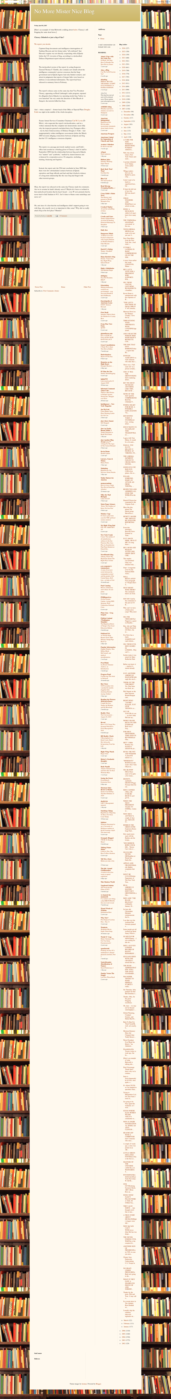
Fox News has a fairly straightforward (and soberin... (129, 638)
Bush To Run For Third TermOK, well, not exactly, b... (129, 1025)
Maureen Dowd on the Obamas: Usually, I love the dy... (129, 314)
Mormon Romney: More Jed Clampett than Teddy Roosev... (129, 1034)
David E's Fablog (107, 249)
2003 (124, 1340)
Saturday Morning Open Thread (106, 162)
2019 (124, 70)
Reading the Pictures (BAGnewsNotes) (108, 700)
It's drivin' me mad (106, 146)
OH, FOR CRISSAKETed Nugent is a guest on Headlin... (129, 620)
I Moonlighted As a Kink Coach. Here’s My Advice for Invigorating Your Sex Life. (108, 742)
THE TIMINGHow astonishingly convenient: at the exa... (129, 223)
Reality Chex (105, 713)
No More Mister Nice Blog (64, 11)
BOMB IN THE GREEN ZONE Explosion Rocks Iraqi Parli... (129, 828)
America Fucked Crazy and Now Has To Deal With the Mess (108, 770)
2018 (124, 74)
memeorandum (106, 483)
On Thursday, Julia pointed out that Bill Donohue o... (130, 992)
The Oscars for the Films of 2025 (106, 888)
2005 (124, 1334)
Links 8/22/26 (105, 499)
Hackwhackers (106, 354)
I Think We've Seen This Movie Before (107, 348)
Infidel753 (104, 379)
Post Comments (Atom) (51, 291)
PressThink (105, 663)
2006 (124, 1331)
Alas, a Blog (105, 70)
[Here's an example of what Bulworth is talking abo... (129, 1061)
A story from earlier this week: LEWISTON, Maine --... (130, 263)
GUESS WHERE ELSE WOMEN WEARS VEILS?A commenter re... (129, 1115)
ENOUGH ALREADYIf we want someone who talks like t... (130, 359)
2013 (124, 89)
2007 (124, 109)
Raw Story (104, 684)
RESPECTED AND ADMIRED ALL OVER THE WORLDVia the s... (130, 493)
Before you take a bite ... (107, 862)
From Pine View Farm (106, 325)
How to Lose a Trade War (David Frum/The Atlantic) (108, 487)
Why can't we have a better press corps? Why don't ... (130, 611)
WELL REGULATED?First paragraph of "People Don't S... (129, 581)
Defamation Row (106, 912)
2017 (124, 77)
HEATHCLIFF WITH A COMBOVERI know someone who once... (129, 1137)
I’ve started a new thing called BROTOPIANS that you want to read (108, 901)
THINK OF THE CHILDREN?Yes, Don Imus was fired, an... (129, 685)
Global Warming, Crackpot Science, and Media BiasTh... (129, 1016)
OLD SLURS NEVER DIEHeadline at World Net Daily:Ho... (129, 856)
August (126, 124)
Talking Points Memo (106, 848)
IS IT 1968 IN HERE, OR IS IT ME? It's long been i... (130, 541)
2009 (124, 102)
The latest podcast (106, 180)
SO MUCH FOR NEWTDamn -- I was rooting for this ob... (129, 939)
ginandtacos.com (106, 333)
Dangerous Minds (107, 233)
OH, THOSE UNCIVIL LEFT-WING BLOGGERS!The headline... (129, 286)
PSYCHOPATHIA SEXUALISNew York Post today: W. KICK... (129, 1178)
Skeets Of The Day (107, 356)
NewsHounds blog (107, 554)
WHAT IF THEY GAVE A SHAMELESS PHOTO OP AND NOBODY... (129, 1284)
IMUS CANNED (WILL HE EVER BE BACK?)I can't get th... (129, 794)
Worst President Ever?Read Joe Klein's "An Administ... (129, 1043)
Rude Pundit (105, 766)
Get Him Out (105, 173)
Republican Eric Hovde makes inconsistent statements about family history (108, 125)
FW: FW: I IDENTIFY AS (108, 528)
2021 (124, 64)
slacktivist (104, 801)
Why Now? (104, 918)
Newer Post (38, 287)
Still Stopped (105, 423)
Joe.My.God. (105, 409)
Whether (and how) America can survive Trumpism (107, 111)
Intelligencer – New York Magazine (107, 405)
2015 (124, 83)
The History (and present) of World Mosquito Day (106, 199)
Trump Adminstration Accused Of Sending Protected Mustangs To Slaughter (108, 221)
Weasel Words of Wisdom (106, 909)
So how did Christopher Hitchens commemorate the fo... (128, 913)
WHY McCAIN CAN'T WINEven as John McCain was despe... (130, 1230)
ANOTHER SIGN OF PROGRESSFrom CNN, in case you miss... (129, 1250)
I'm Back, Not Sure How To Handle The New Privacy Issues (107, 62)
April (126, 137)
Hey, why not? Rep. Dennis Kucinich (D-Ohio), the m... (129, 629)
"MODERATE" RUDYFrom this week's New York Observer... (130, 764)
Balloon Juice (105, 159)
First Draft (104, 312)
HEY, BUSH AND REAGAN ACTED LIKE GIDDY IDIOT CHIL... (129, 551)
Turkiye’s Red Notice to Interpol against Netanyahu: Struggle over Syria (107, 395)
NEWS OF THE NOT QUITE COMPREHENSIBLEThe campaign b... (130, 398)
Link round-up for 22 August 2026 (107, 382)
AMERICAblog (106, 107)
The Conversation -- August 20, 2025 (107, 716)
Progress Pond (106, 674)
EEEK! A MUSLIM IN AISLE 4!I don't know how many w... (129, 213)
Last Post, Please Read (108, 977)
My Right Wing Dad (108, 525)
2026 (124, 48)
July (125, 127)
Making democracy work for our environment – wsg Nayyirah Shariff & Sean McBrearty (107, 291)
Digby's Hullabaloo (107, 268)
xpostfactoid (105, 948)
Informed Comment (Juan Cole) (108, 389)
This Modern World (108, 882)
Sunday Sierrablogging (108, 373)
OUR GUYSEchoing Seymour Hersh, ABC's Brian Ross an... (129, 1188)
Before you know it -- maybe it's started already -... (129, 667)
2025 (124, 51)
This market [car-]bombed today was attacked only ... (129, 561)
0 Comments (63, 216)
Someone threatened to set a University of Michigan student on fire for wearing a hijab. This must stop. (108, 828)
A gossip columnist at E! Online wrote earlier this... (129, 165)
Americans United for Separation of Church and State (107, 139)
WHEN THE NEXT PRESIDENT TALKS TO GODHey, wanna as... (129, 806)
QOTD (103, 328)
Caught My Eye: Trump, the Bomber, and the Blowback (107, 705)
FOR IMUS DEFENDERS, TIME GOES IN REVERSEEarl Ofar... (129, 735)
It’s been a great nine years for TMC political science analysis (108, 518)
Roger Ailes (104, 754)
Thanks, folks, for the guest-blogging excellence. (129, 1000)
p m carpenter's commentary (106, 567)
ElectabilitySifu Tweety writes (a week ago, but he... (129, 1052)
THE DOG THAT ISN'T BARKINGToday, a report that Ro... (129, 348)
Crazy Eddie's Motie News (108, 194)
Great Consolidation (108, 345)
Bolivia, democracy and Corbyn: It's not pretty (107, 589)
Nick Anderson (105, 154)
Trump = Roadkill (106, 251)
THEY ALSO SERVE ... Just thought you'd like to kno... (129, 1209)
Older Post (87, 287)
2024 (124, 54)
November (127, 115)
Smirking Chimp (107, 810)
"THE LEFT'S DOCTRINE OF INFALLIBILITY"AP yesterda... (129, 305)
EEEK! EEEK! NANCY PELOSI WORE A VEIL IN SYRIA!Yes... (129, 1199)
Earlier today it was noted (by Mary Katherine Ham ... (129, 658)
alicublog (104, 79)
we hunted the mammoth (106, 896)
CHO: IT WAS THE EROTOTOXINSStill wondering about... (129, 376)
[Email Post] (56, 216)
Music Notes (105, 463)
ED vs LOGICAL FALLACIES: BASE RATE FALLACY (107, 337)
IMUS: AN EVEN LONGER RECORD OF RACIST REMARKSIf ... (129, 949)
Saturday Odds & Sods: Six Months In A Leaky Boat (108, 316)
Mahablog (104, 468)
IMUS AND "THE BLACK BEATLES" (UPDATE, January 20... (129, 902)
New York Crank (107, 535)
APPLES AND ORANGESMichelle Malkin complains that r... (129, 867)
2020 (124, 67)
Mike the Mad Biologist (106, 496)
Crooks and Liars (107, 216)
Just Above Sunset (107, 421)
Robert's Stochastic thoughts (107, 760)
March (126, 1320)
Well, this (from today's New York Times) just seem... (129, 156)
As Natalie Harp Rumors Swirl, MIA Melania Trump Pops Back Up (107, 638)
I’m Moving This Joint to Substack (108, 677)
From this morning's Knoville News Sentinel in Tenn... (129, 531)
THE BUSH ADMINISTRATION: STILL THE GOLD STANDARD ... (129, 969)
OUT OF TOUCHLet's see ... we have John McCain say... (129, 714)
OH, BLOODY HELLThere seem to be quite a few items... (129, 773)
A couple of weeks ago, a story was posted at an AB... (129, 1147)
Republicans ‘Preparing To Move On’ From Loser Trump (108, 815)
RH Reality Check (107, 736)
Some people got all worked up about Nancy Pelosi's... (129, 931)
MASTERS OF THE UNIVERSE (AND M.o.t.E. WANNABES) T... (129, 1167)
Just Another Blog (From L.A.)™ (107, 441)
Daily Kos (104, 230)
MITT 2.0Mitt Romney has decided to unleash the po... (129, 745)
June (125, 131)
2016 (124, 80)
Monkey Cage (105, 513)
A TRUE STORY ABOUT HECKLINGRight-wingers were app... (130, 1219)
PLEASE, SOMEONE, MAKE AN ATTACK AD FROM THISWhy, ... (128, 481)
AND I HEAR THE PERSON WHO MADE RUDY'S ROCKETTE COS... (129, 338)
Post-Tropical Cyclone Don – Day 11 (108, 921)
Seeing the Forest (107, 778)
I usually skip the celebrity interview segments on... (129, 1313)
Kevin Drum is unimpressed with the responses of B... (130, 296)
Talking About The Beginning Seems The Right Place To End (108, 558)
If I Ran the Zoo (106, 371)
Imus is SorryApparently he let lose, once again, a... (129, 1079)
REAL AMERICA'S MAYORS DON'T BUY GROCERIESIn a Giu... (130, 890)
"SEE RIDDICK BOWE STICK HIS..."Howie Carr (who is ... (129, 846)
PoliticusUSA (105, 633)
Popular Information (108, 647)
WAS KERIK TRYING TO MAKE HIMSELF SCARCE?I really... (128, 981)
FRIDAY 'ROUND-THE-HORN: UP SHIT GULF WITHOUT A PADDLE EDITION (108, 84)
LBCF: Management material (107, 804)
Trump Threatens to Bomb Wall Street (107, 433)
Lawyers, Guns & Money (107, 460)
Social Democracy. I (107, 968)
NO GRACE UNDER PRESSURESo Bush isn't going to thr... (129, 1272)
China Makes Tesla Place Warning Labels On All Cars (107, 413)
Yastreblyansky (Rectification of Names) (106, 964)
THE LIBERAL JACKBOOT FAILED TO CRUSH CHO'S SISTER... (129, 460)
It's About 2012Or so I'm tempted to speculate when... (130, 1087)
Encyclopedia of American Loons (106, 302)
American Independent (105, 119)
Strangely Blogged (107, 838)
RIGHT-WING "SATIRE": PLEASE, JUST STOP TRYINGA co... (129, 704)
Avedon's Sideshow (107, 144)
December (127, 111)
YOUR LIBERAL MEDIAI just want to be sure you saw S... (129, 232)
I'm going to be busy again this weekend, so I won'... (129, 1104)
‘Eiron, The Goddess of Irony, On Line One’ (108, 507)
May (125, 134)
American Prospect (107, 133)
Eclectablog (105, 285)
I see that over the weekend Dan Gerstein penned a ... (129, 923)
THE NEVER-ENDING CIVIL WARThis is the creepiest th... (129, 1240)
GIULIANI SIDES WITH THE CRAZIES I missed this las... (129, 959)
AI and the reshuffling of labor (107, 210)
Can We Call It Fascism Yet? (108, 73)
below (75, 29)
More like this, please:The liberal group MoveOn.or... (128, 510)
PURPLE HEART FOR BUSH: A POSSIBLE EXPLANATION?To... (130, 409)
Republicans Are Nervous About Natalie (108, 471)
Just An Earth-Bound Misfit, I (106, 429)
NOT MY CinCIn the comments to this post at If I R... (129, 602)
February (127, 1323)
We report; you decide (42, 44)
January (126, 1326)
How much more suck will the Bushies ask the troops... (129, 837)
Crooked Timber (106, 207)
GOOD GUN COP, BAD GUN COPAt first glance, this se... (129, 470)
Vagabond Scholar (107, 885)
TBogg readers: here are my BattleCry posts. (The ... (129, 174)
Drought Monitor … (107, 366)
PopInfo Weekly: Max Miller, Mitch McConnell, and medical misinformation (108, 653)
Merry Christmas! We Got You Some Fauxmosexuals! (107, 941)
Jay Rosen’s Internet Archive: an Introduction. (107, 667)
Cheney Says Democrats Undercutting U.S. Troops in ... (129, 1261)
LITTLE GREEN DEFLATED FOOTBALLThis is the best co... (129, 1156)
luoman (84, 1384)
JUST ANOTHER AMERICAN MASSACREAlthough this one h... (130, 676)
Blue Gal (104, 178)
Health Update (105, 453)
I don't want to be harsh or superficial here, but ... (129, 183)
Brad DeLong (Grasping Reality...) (108, 187)
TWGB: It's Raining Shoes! (107, 841)
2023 (124, 58)
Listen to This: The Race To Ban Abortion (108, 852)
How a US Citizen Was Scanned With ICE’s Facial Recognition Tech (108, 727)
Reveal (103, 722)
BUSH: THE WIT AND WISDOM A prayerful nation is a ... (129, 755)
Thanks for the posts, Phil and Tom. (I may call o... (129, 1295)
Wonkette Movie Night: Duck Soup (106, 930)
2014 (124, 86)
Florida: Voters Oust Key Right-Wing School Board (107, 261)
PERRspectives (106, 597)
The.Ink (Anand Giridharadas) (106, 869)
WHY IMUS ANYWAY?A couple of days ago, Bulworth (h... (129, 818)
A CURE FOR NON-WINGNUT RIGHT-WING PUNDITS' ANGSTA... (129, 145)
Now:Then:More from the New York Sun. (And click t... (129, 241)
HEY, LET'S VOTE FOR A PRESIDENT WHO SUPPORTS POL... (129, 274)
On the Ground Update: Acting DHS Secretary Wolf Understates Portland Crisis (107, 603)
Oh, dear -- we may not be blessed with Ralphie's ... (129, 1008)
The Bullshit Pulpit (107, 270)
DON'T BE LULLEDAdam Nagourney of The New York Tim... (129, 878)
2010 (124, 99)
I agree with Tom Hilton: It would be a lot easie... (129, 440)
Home (63, 287)
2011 (124, 96)
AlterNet (104, 93)
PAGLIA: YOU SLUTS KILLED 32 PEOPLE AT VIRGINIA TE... (129, 449)
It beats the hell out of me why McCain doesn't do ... (129, 192)
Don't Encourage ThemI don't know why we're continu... (129, 1070)
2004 (124, 1337)
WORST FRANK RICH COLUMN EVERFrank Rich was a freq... (129, 724)
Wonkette (104, 927)
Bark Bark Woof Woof (106, 170)
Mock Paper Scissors (108, 504)
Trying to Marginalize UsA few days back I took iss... (129, 1095)
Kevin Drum (105, 451)
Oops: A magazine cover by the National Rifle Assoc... (129, 571)
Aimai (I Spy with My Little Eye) (107, 57)
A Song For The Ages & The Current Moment (108, 445)
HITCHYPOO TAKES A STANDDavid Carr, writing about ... (128, 420)
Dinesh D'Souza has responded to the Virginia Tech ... (129, 502)
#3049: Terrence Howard (106, 306)
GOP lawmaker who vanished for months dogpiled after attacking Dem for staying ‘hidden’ (107, 690)
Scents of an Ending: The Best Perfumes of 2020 (107, 793)
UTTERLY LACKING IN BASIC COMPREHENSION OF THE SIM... (130, 252)
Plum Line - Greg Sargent (107, 614)
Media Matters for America (107, 479)
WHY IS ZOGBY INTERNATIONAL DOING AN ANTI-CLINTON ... (129, 1126)
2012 (124, 93)
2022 (124, 61)
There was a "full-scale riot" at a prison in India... (129, 367)
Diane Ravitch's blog (108, 256)
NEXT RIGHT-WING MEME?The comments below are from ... (129, 592)
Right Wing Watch (107, 751)
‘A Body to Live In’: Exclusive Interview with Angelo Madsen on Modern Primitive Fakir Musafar (107, 239)
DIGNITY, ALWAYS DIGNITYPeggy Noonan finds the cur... (129, 783)
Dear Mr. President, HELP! (107, 279)
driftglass (104, 276)
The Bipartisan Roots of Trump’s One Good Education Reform (107, 626)
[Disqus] (62, 252)
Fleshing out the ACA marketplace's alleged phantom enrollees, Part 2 (108, 953)
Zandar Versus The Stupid (107, 974)
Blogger (98, 1384)
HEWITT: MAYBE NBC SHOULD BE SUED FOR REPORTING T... (129, 520)
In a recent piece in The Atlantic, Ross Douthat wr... (129, 1304)
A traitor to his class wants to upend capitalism (107, 874)
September (127, 121)
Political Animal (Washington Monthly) (106, 620)
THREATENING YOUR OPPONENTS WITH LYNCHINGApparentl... (129, 325)
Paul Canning (106, 585)
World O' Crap (106, 937)
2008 (124, 105)
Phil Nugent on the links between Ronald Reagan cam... (129, 694)
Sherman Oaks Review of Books (106, 789)
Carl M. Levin (77, 120)
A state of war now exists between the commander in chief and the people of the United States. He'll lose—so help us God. (108, 575)
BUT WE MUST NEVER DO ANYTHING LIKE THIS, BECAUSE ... (129, 387)
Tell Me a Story (106, 859)
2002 (124, 1343)
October (126, 118)
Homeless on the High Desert (106, 363)
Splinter (103, 822)
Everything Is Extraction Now (106, 781)
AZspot (103, 152)
